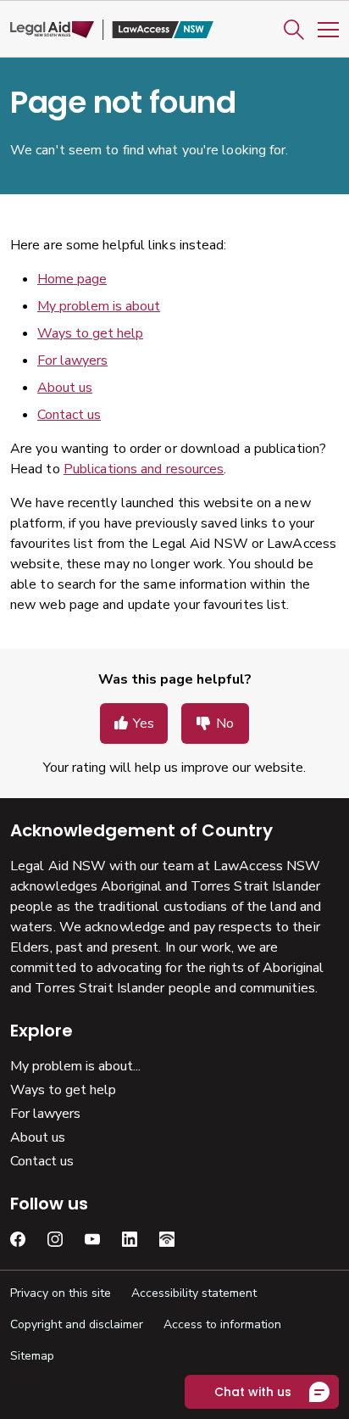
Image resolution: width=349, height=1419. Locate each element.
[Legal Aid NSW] (111, 30)
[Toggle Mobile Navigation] (328, 29)
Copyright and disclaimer (76, 1324)
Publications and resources (144, 469)
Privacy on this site (60, 1293)
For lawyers (72, 360)
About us (64, 387)
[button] (294, 30)
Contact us (69, 414)
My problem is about (98, 306)
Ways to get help (90, 333)
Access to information (222, 1324)
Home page (72, 279)
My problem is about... (75, 1066)
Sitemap (32, 1356)
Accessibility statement (194, 1293)
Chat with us (252, 1391)
